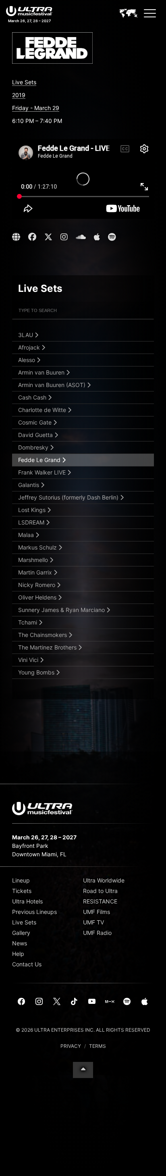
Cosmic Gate (35, 422)
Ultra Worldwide (103, 880)
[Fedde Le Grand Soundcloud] (81, 237)
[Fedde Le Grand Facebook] (32, 237)
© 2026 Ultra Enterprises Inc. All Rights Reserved (83, 1030)
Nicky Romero (37, 584)
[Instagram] (39, 1002)
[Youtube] (92, 1002)
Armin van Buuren (42, 372)
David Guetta (36, 434)
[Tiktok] (74, 1002)
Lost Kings (32, 509)
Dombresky (34, 447)
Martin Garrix (36, 572)
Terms (97, 1046)
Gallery (21, 932)
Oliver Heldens (38, 597)
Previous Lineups (34, 911)
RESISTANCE (100, 901)
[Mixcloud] (109, 1002)
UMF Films (96, 911)
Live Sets (24, 82)
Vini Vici (29, 659)
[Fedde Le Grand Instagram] (64, 237)
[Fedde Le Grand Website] (17, 237)
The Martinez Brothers (48, 647)
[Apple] (145, 1002)
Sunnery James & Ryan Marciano (62, 609)
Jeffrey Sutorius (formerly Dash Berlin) (69, 497)
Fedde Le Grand (40, 459)
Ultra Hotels (27, 901)
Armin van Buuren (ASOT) (52, 384)
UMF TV (93, 922)
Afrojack (30, 347)
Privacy (70, 1046)
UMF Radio (97, 932)
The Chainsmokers (43, 634)
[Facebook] (22, 1002)
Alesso (27, 359)
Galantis (29, 484)
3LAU (26, 334)
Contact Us (27, 964)
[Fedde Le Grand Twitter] (48, 237)
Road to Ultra (100, 890)
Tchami (28, 622)
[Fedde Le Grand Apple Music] (97, 237)
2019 (18, 95)
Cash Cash (33, 397)
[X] (57, 1002)
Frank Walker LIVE (42, 472)
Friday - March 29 (35, 107)
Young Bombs (37, 672)
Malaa (26, 534)
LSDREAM (32, 522)
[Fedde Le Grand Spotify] (112, 237)
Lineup (21, 880)
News (19, 943)
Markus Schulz (38, 547)
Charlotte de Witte (43, 409)
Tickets (21, 890)
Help (18, 953)
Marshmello (34, 559)
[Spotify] (127, 1002)
